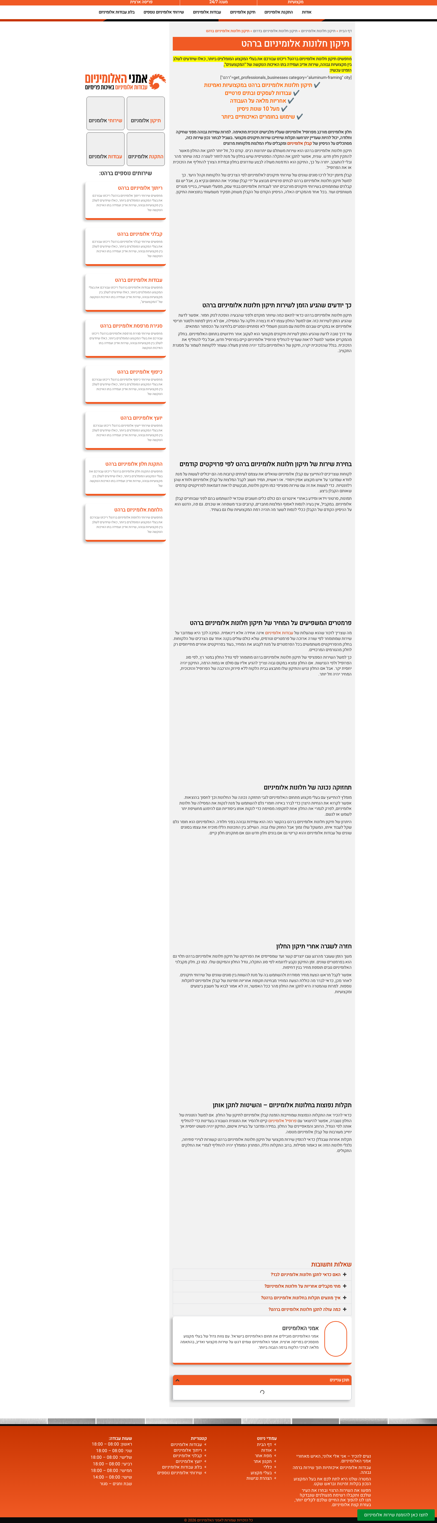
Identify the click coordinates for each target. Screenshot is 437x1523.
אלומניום (146, 120)
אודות (307, 12)
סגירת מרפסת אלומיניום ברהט (131, 326)
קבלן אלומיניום (299, 143)
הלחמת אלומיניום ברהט (138, 509)
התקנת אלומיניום (278, 12)
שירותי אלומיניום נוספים (164, 12)
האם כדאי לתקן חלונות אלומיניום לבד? (305, 1274)
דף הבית (345, 31)
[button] (262, 1274)
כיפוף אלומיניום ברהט (140, 372)
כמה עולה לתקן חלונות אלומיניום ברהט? (304, 1309)
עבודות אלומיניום (207, 12)
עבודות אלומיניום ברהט (139, 280)
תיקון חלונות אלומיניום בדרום (275, 31)
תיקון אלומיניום (242, 12)
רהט (105, 173)
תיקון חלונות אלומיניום (318, 31)
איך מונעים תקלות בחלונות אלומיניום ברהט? (300, 1298)
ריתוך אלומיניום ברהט (140, 188)
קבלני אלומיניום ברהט (140, 234)
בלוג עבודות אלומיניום (117, 12)
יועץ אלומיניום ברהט (141, 418)
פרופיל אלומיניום (282, 1121)
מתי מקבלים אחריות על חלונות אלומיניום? (302, 1286)
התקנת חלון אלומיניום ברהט (134, 464)
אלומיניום (145, 156)
